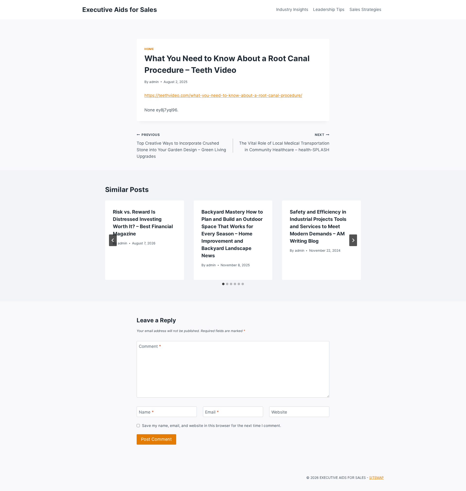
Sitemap (376, 477)
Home (149, 49)
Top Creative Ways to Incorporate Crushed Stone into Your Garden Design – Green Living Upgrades (181, 146)
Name (146, 411)
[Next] (353, 240)
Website (279, 411)
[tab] (223, 284)
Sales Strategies (365, 9)
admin (154, 82)
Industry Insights (292, 9)
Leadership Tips (328, 9)
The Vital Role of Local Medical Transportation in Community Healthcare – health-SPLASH (284, 142)
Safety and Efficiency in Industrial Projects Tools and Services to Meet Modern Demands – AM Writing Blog (318, 226)
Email (212, 411)
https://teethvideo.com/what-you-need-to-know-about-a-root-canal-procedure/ (223, 95)
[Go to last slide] (113, 240)
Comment (150, 346)
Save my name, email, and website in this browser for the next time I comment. (211, 425)
